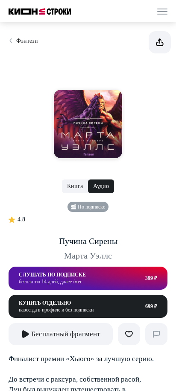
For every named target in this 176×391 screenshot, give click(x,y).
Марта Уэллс (88, 255)
